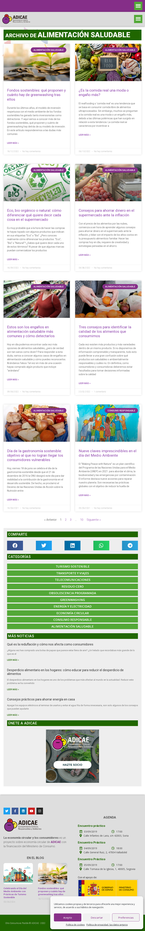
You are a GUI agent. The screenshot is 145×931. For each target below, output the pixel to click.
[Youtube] (31, 811)
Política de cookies (75, 924)
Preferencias (126, 917)
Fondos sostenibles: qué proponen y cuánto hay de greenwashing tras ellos (36, 94)
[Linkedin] (23, 811)
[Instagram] (39, 811)
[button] (138, 6)
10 (81, 519)
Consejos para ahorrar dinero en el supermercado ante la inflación (106, 212)
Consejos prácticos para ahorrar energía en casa (41, 699)
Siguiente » (94, 519)
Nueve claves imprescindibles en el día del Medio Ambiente (108, 453)
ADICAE (35, 923)
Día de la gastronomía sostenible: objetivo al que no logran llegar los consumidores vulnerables (35, 455)
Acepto (67, 917)
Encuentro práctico (91, 826)
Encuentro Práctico (91, 842)
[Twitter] (7, 811)
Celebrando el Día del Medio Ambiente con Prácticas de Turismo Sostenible (15, 893)
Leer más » (13, 143)
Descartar (97, 917)
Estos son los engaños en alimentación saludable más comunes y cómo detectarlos (31, 331)
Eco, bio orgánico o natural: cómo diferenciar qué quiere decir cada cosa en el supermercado (34, 214)
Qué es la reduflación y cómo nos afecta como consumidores (50, 644)
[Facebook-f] (15, 811)
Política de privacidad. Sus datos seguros (107, 924)
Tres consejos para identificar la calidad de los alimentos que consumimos (105, 331)
